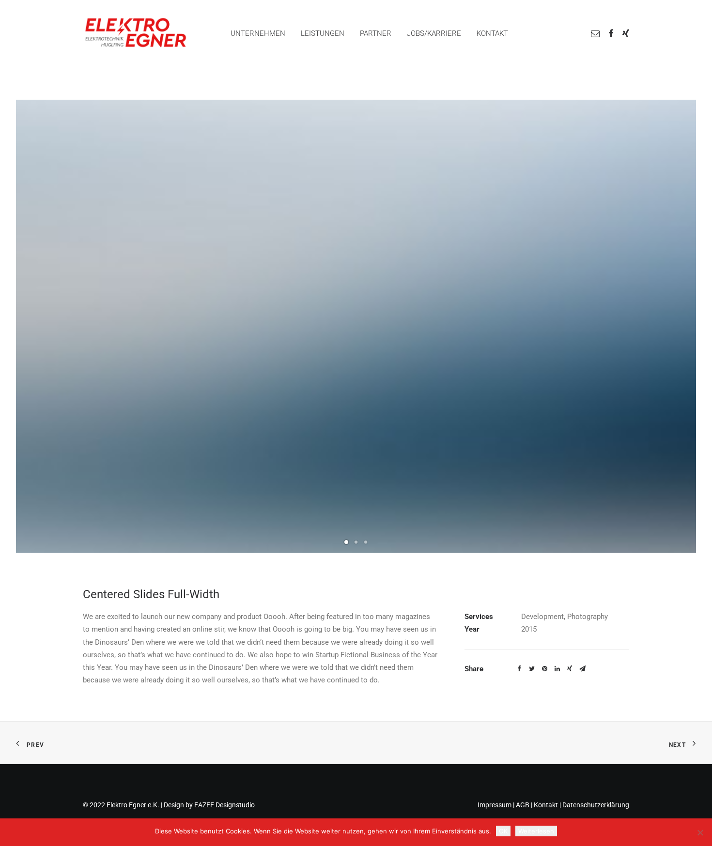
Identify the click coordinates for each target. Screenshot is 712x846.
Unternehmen (258, 33)
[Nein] (700, 832)
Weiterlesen (536, 831)
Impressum (494, 805)
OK (503, 831)
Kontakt (492, 33)
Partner (375, 33)
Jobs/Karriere (434, 33)
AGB (522, 805)
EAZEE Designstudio (224, 805)
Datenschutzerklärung (595, 805)
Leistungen (322, 33)
